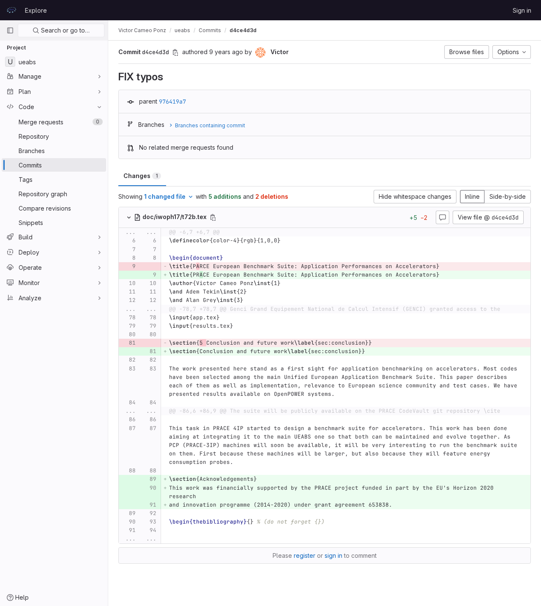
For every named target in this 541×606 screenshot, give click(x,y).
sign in (333, 555)
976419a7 (172, 101)
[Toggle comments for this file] (442, 217)
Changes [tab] (140, 175)
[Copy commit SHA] (175, 52)
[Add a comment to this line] (119, 241)
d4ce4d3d (243, 30)
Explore (36, 10)
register (304, 555)
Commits (210, 30)
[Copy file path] (213, 217)
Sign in (522, 10)
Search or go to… (64, 30)
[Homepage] (11, 10)
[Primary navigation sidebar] (10, 30)
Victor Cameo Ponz (142, 30)
